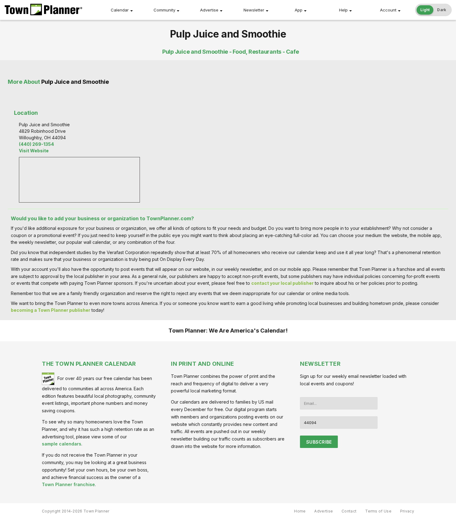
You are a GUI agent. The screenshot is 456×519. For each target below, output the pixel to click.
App (298, 9)
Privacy (407, 511)
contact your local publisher (282, 283)
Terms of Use (378, 511)
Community (164, 9)
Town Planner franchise (68, 484)
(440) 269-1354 (36, 144)
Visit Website (34, 150)
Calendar (120, 9)
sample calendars (61, 443)
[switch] (433, 10)
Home (300, 511)
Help (343, 9)
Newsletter (254, 9)
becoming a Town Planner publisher (50, 310)
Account (388, 9)
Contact (349, 511)
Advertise (209, 9)
